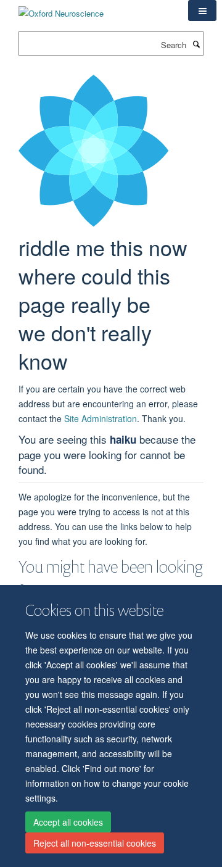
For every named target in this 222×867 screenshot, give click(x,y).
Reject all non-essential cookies (94, 843)
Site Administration (100, 418)
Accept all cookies (68, 822)
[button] (202, 10)
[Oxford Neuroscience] (61, 9)
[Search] (196, 44)
